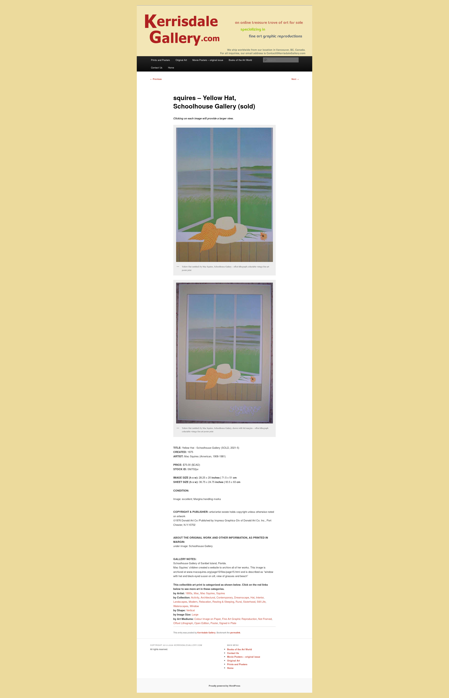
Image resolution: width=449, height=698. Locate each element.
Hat (252, 597)
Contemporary (224, 597)
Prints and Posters (160, 60)
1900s (188, 593)
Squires (220, 593)
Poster (214, 623)
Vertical (190, 610)
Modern (193, 601)
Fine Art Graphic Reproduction (239, 619)
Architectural (208, 597)
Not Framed (265, 619)
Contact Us (156, 67)
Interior (260, 597)
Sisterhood (249, 601)
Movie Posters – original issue (207, 60)
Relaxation (205, 601)
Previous (156, 79)
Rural (239, 601)
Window (194, 606)
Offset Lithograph (183, 623)
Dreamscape (241, 597)
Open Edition (201, 623)
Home (171, 67)
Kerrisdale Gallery (206, 632)
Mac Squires (207, 593)
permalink (235, 632)
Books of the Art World (240, 60)
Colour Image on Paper (207, 619)
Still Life (261, 601)
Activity (195, 597)
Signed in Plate (227, 623)
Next (295, 79)
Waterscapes (180, 606)
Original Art (181, 60)
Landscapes (180, 601)
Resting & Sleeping (223, 601)
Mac (196, 593)
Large (195, 614)
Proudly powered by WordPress (224, 685)
